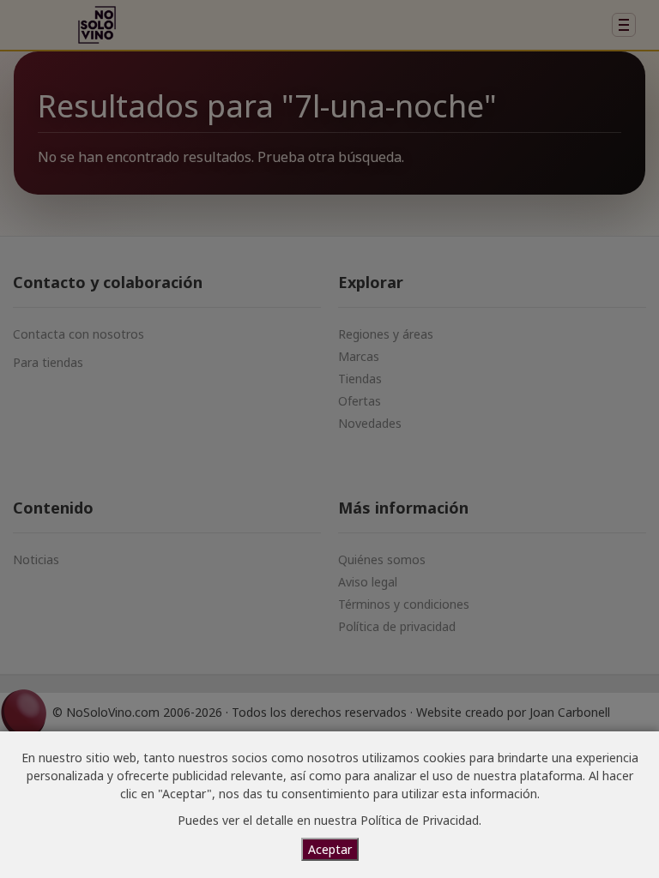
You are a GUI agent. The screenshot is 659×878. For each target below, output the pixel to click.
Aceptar (330, 849)
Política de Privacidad (419, 820)
